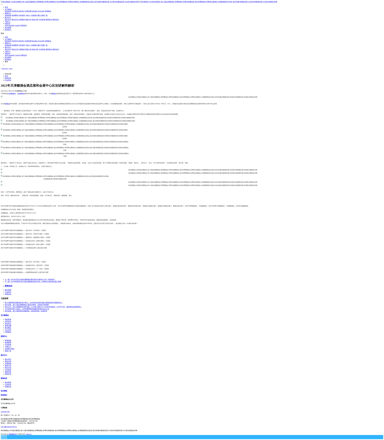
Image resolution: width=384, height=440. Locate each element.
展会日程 (8, 367)
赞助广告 (8, 351)
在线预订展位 (9, 349)
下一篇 (33, 281)
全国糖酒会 (12, 93)
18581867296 (5, 412)
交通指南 (8, 363)
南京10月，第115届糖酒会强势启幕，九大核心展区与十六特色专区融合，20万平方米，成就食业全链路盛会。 (43, 307)
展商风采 (8, 372)
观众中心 (4, 355)
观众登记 (8, 359)
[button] (4, 68)
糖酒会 (54, 93)
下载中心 (8, 347)
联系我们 (4, 395)
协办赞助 (4, 391)
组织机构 (8, 319)
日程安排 (8, 321)
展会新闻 (8, 290)
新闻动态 (8, 78)
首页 (6, 7)
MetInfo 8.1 (13, 434)
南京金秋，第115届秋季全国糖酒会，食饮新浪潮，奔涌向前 (26, 311)
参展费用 (8, 342)
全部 (6, 25)
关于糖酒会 (5, 315)
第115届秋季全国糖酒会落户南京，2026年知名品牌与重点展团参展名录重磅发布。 (34, 302)
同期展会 (8, 332)
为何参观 (8, 370)
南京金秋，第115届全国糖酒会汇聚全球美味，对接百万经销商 (27, 305)
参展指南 (8, 340)
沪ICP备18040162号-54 (9, 427)
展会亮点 (8, 323)
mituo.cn (29, 434)
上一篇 (30, 279)
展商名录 (8, 374)
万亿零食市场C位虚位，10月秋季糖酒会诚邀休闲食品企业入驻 (27, 309)
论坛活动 (8, 330)
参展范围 (8, 325)
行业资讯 (8, 80)
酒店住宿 (8, 361)
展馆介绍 (8, 365)
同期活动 (8, 294)
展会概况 (8, 328)
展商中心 (4, 336)
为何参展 (8, 344)
